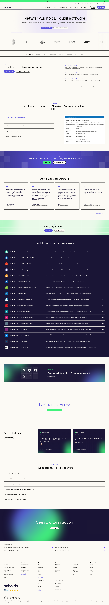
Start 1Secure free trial (59, 162)
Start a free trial (74, 1)
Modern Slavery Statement (59, 587)
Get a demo (101, 7)
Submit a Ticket (75, 573)
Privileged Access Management (8, 574)
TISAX (39, 589)
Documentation (40, 567)
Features (38, 54)
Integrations (61, 54)
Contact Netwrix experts (54, 410)
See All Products (23, 574)
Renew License (75, 567)
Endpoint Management (7, 570)
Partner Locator (57, 568)
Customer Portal (75, 564)
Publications (40, 571)
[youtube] (13, 597)
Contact (91, 574)
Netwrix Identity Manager (25, 571)
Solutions (45, 54)
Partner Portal (57, 570)
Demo (81, 54)
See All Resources (40, 577)
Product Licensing (58, 589)
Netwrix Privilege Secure (24, 573)
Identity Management (7, 571)
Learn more (47, 162)
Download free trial (46, 27)
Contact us (80, 3)
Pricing (93, 7)
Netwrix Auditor (23, 567)
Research (39, 573)
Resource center (9, 437)
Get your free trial (9, 71)
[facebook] (11, 597)
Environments (6, 575)
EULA (56, 582)
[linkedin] (5, 597)
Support (86, 3)
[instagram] (16, 597)
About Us (91, 564)
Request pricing (59, 230)
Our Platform (6, 564)
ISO (38, 583)
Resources (69, 54)
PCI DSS (39, 587)
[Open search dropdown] (100, 3)
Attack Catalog (40, 575)
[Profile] (97, 3)
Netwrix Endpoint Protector (25, 570)
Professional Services (76, 568)
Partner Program (57, 564)
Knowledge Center (75, 571)
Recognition (92, 571)
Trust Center (57, 586)
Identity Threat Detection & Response (9, 573)
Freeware (39, 568)
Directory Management (7, 568)
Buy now (74, 3)
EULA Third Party (58, 583)
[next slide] (56, 214)
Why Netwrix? (29, 54)
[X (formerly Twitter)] (8, 597)
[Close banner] (104, 1)
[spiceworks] (19, 597)
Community (92, 3)
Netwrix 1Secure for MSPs (24, 564)
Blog (38, 564)
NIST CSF (39, 586)
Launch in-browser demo (61, 27)
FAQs (76, 54)
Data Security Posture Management (9, 567)
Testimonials (53, 54)
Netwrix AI (91, 567)
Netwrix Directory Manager (25, 568)
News (39, 570)
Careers (91, 568)
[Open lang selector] (104, 3)
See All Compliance (41, 590)
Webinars (39, 574)
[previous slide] (53, 214)
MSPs (56, 567)
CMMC (39, 582)
